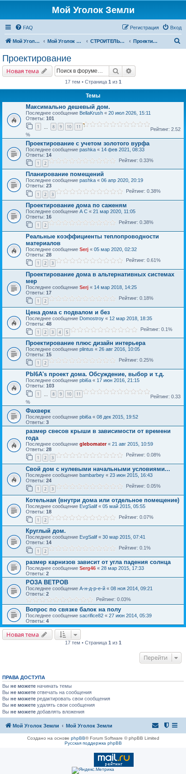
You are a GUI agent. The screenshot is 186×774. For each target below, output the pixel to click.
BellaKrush (91, 113)
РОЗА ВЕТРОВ (47, 582)
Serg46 (87, 568)
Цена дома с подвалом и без (68, 312)
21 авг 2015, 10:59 (132, 444)
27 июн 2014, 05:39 (130, 615)
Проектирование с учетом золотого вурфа (87, 143)
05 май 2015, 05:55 (123, 506)
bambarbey (91, 475)
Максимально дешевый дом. (68, 106)
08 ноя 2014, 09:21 (132, 588)
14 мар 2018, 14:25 (115, 287)
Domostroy (91, 318)
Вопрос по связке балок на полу (73, 609)
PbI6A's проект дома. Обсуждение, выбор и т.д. (95, 374)
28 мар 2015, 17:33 (122, 568)
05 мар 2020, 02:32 (115, 249)
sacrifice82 (91, 615)
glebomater (93, 444)
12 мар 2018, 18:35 (130, 318)
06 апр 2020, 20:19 (122, 180)
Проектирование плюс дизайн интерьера (85, 343)
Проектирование (36, 58)
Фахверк (38, 410)
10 (69, 127)
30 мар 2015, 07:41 (123, 537)
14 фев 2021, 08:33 (122, 149)
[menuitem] (24, 27)
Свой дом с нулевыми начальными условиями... (98, 469)
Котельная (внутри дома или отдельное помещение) (102, 500)
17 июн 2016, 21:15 (118, 380)
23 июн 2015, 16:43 (131, 475)
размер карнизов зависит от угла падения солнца (98, 562)
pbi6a (85, 380)
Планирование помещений (65, 174)
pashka (87, 149)
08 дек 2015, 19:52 (117, 417)
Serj (83, 249)
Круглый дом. (46, 530)
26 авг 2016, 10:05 (119, 349)
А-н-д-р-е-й (92, 588)
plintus (86, 349)
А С (83, 211)
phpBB (78, 738)
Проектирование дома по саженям (76, 205)
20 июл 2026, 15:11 (129, 113)
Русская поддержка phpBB (93, 743)
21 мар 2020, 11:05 (114, 211)
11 (78, 127)
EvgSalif (88, 506)
